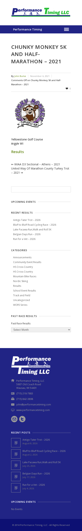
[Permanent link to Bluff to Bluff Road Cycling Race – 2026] (15, 454)
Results (17, 151)
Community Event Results (27, 262)
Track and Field (21, 295)
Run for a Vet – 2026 (24, 239)
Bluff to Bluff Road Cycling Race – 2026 (34, 224)
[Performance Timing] (41, 17)
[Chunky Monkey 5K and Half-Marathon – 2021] (41, 114)
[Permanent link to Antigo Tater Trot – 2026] (15, 442)
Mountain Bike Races (24, 276)
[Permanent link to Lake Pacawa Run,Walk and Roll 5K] (15, 465)
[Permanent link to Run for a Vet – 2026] (15, 487)
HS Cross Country (23, 267)
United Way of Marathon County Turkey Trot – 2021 (40, 170)
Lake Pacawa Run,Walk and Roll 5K (32, 229)
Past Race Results (20, 323)
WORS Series (20, 305)
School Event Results (24, 290)
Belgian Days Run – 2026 (26, 234)
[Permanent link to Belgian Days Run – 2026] (15, 476)
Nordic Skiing (20, 281)
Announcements (22, 257)
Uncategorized (21, 300)
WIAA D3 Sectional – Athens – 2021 (35, 164)
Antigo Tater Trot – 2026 (26, 220)
